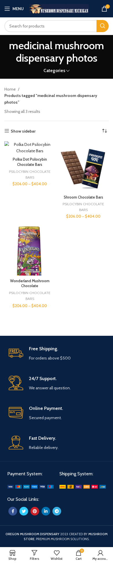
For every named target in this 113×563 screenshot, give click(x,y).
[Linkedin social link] (45, 511)
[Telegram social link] (56, 511)
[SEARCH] (102, 26)
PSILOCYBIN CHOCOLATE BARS (29, 174)
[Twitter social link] (23, 511)
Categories (54, 70)
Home (10, 89)
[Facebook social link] (12, 511)
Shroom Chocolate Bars (83, 197)
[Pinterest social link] (34, 511)
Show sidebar (23, 131)
